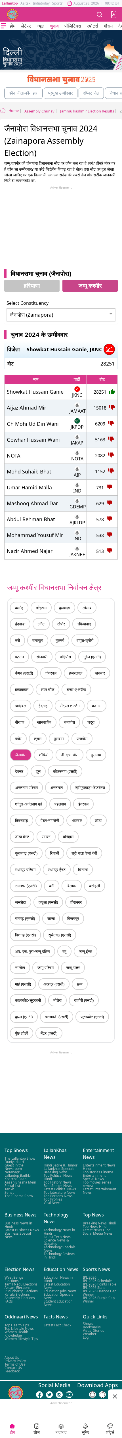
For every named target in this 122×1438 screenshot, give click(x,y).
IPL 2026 (89, 1277)
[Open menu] (3, 25)
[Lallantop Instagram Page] (59, 1394)
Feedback (12, 1370)
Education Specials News (58, 1296)
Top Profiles (53, 1199)
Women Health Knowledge (16, 1333)
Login (87, 1337)
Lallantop (10, 3)
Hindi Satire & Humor (60, 1165)
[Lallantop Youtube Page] (69, 1394)
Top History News (57, 1182)
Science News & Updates (56, 1241)
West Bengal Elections (14, 1279)
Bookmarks (92, 1326)
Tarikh (9, 1189)
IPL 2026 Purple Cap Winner (99, 1299)
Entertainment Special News (94, 1177)
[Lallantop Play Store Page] (102, 1394)
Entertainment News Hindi (99, 1167)
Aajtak (25, 3)
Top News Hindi (95, 1226)
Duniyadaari (14, 1161)
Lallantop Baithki (18, 1175)
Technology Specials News (59, 1248)
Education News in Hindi (58, 1279)
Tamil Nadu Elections (21, 1284)
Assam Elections (17, 1287)
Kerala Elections (17, 1294)
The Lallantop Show (20, 1158)
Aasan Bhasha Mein (20, 1182)
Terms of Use (15, 1364)
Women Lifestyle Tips (21, 1338)
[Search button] (99, 14)
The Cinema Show (19, 1195)
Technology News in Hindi (59, 1231)
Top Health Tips (17, 1324)
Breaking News (56, 1172)
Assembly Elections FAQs (20, 1299)
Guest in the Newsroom (14, 1167)
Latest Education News (57, 1286)
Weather (89, 1333)
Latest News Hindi (97, 1229)
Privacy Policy (15, 1360)
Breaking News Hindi (99, 1222)
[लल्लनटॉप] (12, 14)
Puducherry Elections (21, 1291)
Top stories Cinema (98, 1172)
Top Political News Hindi (58, 1177)
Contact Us (13, 1367)
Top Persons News (58, 1195)
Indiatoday (41, 3)
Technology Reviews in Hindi (59, 1255)
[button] (113, 14)
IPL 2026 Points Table (99, 1284)
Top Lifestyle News (19, 1328)
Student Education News (58, 1303)
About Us (12, 1357)
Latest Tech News (57, 1236)
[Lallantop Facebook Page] (39, 1394)
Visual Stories (93, 1330)
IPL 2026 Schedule (97, 1280)
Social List (12, 1185)
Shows (88, 1323)
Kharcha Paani (16, 1178)
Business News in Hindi (18, 1224)
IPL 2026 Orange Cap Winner (99, 1293)
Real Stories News (58, 1185)
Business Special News (18, 1235)
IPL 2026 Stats (94, 1287)
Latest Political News (60, 1189)
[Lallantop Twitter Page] (49, 1394)
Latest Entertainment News (99, 1191)
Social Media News (98, 1233)
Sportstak (59, 3)
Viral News (52, 1202)
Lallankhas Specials (59, 1168)
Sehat (9, 1192)
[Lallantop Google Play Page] (92, 1394)
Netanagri (12, 1172)
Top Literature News (59, 1192)
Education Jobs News (60, 1291)
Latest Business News (22, 1229)
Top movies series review (97, 1184)
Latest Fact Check (57, 1324)
